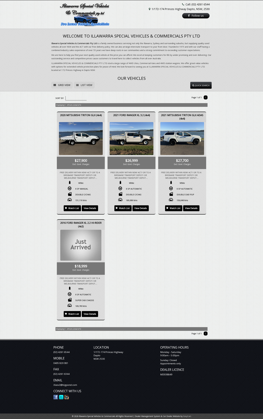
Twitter (61, 397)
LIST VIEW (86, 85)
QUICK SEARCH (202, 85)
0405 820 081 (60, 363)
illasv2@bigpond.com (65, 384)
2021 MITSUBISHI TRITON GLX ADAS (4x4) (182, 116)
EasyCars (187, 416)
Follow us (197, 15)
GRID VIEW (63, 85)
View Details (90, 208)
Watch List (73, 208)
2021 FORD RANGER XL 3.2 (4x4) (131, 115)
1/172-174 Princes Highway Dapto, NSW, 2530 (181, 9)
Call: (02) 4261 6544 (198, 4)
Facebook (55, 397)
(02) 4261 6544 (61, 352)
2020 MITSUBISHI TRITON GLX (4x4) (81, 115)
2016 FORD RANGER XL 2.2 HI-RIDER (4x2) (81, 224)
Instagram (66, 397)
